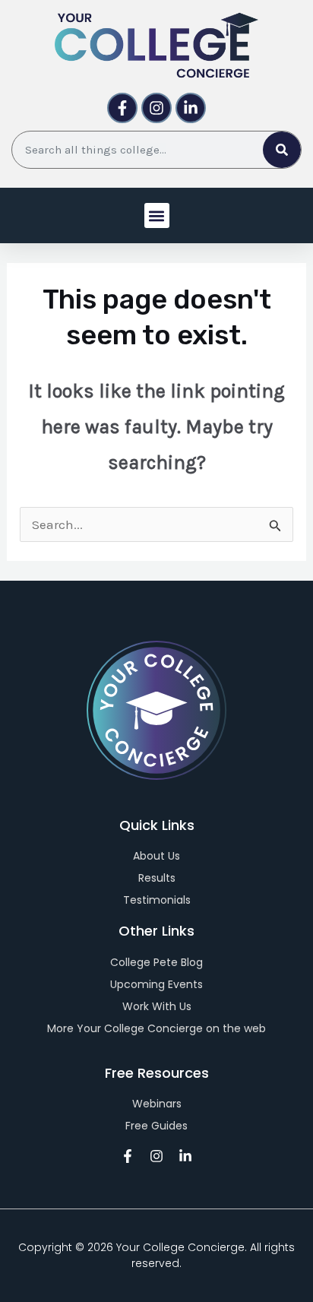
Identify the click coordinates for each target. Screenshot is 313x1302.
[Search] (282, 149)
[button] (156, 215)
